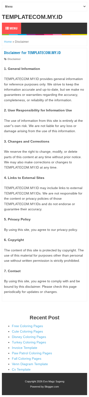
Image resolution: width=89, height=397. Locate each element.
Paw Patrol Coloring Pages (32, 353)
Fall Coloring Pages (26, 358)
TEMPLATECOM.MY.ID (32, 17)
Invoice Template (24, 348)
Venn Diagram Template (30, 364)
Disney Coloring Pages (29, 337)
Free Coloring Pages (27, 326)
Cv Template (21, 369)
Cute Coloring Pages (27, 331)
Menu (13, 28)
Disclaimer (14, 59)
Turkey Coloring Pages (29, 342)
